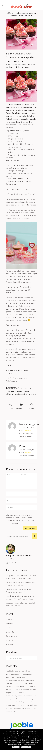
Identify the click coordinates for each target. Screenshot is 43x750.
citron (16, 683)
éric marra (17, 711)
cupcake (10, 391)
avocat (18, 677)
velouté (9, 711)
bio (23, 677)
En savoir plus (25, 747)
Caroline (11, 67)
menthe (29, 696)
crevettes (31, 683)
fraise (26, 391)
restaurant (28, 702)
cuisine (8, 686)
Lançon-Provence (19, 692)
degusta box (24, 686)
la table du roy (11, 696)
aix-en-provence (12, 674)
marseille (21, 696)
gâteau (9, 394)
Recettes (31, 64)
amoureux (26, 388)
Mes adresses (12, 640)
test (28, 708)
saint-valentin (29, 394)
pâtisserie (28, 699)
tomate (34, 708)
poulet (13, 699)
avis (13, 677)
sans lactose (10, 708)
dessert (19, 391)
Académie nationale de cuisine (18, 671)
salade (8, 705)
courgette (23, 683)
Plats (8, 628)
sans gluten (31, 705)
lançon (8, 692)
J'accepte (16, 747)
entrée (8, 689)
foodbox (15, 689)
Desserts (24, 64)
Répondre (28, 430)
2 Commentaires (22, 67)
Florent (23, 446)
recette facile (18, 702)
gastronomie (24, 689)
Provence (20, 699)
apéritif (8, 677)
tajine (24, 708)
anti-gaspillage (25, 674)
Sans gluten (11, 636)
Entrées (9, 624)
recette (17, 394)
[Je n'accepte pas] (40, 740)
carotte (21, 680)
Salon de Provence (19, 705)
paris (8, 699)
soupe (18, 708)
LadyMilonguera (29, 424)
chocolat (9, 683)
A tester (9, 644)
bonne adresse (11, 680)
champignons (30, 680)
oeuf (34, 696)
